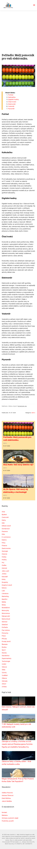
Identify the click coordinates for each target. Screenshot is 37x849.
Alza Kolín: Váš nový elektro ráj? (18, 464)
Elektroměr (12, 104)
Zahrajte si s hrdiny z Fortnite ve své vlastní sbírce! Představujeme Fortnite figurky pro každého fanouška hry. (17, 744)
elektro (33, 412)
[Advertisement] (18, 29)
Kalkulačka (11, 97)
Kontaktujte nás (22, 406)
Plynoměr (11, 109)
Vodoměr (11, 106)
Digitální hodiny (13, 99)
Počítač (10, 95)
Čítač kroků (12, 102)
